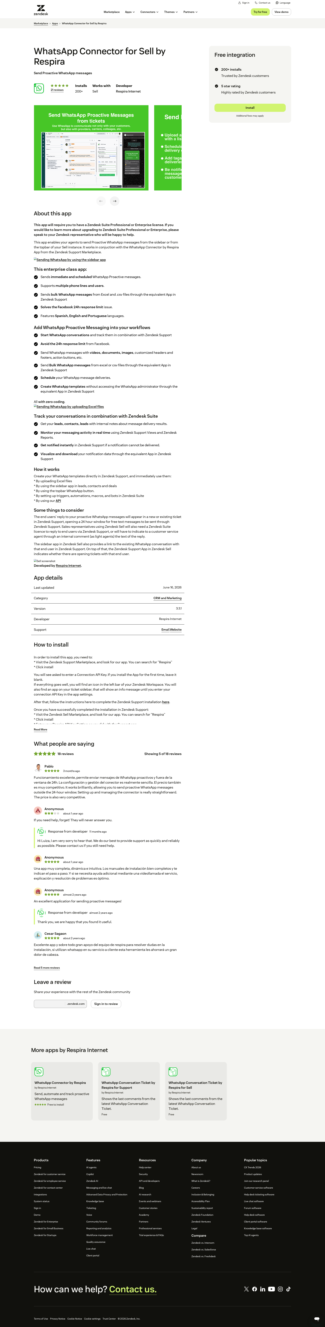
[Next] (114, 201)
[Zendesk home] (42, 10)
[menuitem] (283, 3)
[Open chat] (316, 1318)
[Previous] (101, 201)
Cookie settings (92, 1318)
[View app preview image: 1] (91, 148)
